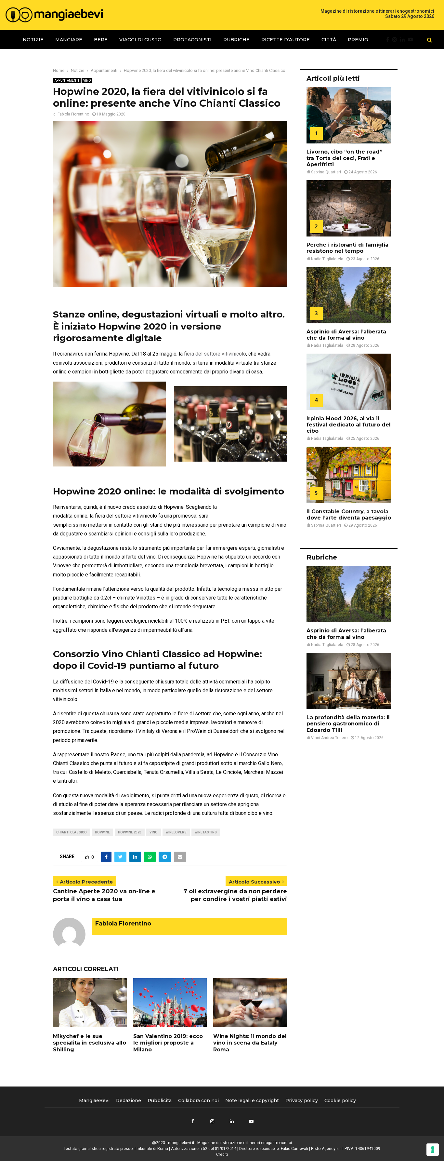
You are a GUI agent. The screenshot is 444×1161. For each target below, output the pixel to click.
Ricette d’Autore (285, 40)
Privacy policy (301, 1100)
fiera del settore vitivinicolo (215, 354)
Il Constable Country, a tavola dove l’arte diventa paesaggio (349, 514)
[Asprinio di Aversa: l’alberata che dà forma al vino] (349, 295)
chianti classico (71, 832)
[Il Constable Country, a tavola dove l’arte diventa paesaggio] (349, 475)
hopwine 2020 (129, 832)
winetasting (206, 832)
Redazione (128, 1100)
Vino (87, 80)
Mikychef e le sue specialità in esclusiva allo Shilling (89, 1043)
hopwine (102, 832)
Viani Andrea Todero (329, 738)
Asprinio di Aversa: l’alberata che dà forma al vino (346, 335)
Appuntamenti (67, 80)
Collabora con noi (198, 1100)
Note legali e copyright (252, 1100)
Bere (101, 40)
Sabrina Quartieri (326, 172)
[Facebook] (389, 40)
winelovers (176, 832)
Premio (358, 40)
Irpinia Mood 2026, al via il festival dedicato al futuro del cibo (349, 424)
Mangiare (68, 40)
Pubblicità (160, 1100)
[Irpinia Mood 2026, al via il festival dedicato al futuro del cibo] (349, 382)
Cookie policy (340, 1100)
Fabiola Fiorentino (73, 114)
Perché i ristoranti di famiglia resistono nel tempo (347, 248)
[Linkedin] (404, 40)
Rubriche (236, 40)
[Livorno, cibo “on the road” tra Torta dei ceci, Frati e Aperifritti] (349, 115)
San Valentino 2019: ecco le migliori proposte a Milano (168, 1043)
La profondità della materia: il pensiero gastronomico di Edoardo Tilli (348, 723)
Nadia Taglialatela (327, 259)
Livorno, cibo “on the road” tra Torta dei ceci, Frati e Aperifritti (344, 158)
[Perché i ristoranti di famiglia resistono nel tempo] (349, 208)
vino (154, 832)
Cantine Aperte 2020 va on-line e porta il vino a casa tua (104, 895)
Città (328, 40)
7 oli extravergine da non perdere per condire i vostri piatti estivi (235, 895)
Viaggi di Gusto (140, 40)
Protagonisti (192, 40)
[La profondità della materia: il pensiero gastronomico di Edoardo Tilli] (349, 681)
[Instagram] (396, 40)
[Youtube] (412, 40)
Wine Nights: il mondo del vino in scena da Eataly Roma (250, 1043)
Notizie (33, 40)
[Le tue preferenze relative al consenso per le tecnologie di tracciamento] (432, 1149)
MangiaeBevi (94, 1100)
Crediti (222, 1154)
